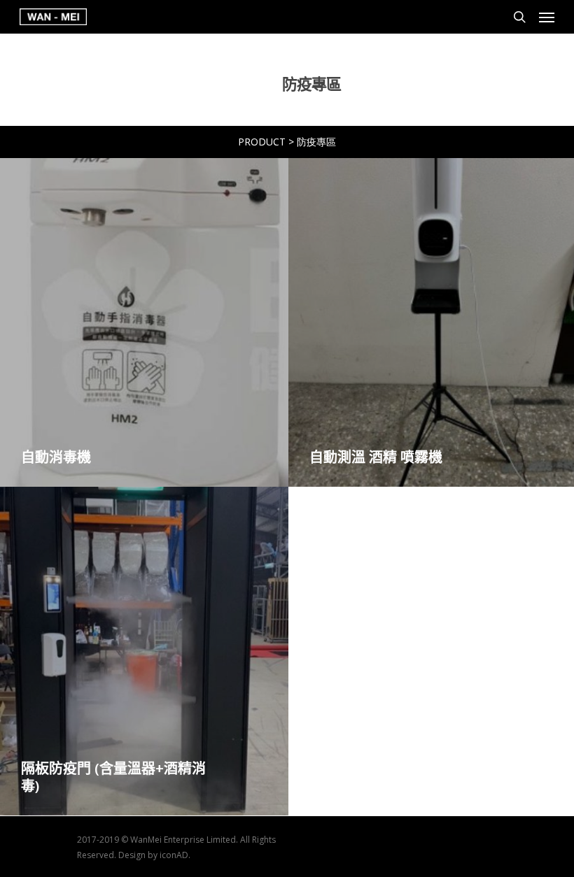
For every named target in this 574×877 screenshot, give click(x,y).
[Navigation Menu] (546, 17)
